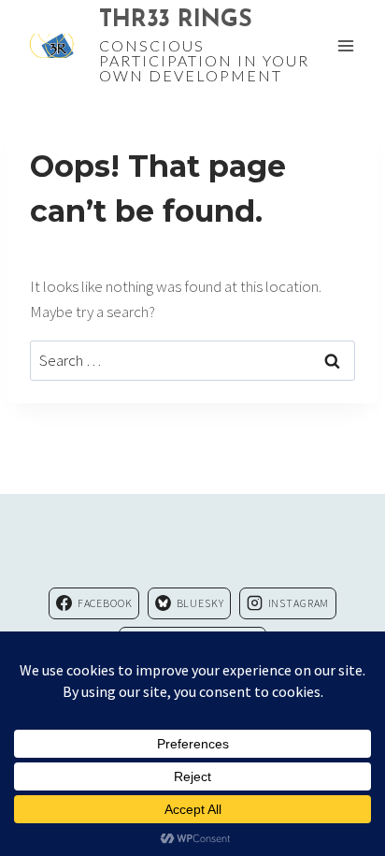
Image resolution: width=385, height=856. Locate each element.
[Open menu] (345, 45)
